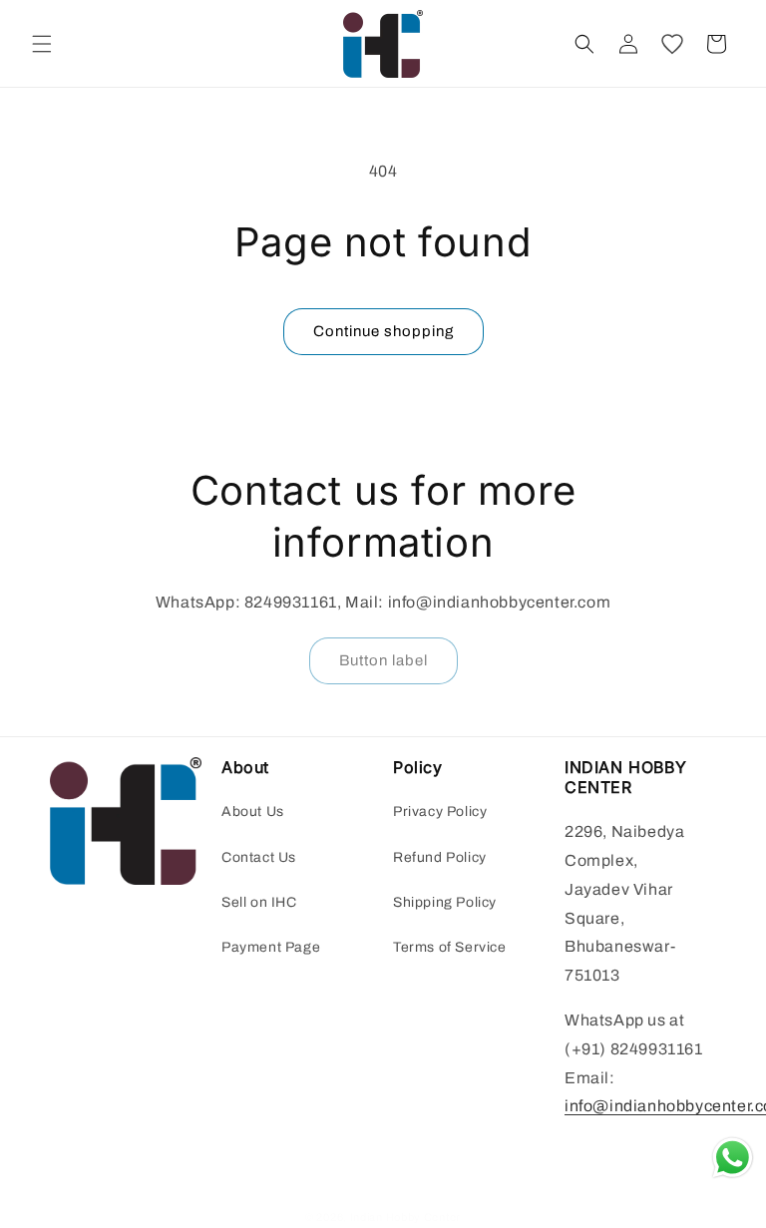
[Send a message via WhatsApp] (732, 1157)
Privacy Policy (440, 811)
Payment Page (270, 947)
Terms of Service (450, 947)
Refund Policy (440, 857)
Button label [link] (383, 660)
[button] (42, 44)
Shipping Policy (445, 902)
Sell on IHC (259, 902)
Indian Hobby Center (405, 1217)
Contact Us (258, 857)
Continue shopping (383, 331)
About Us (252, 811)
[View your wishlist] (672, 44)
